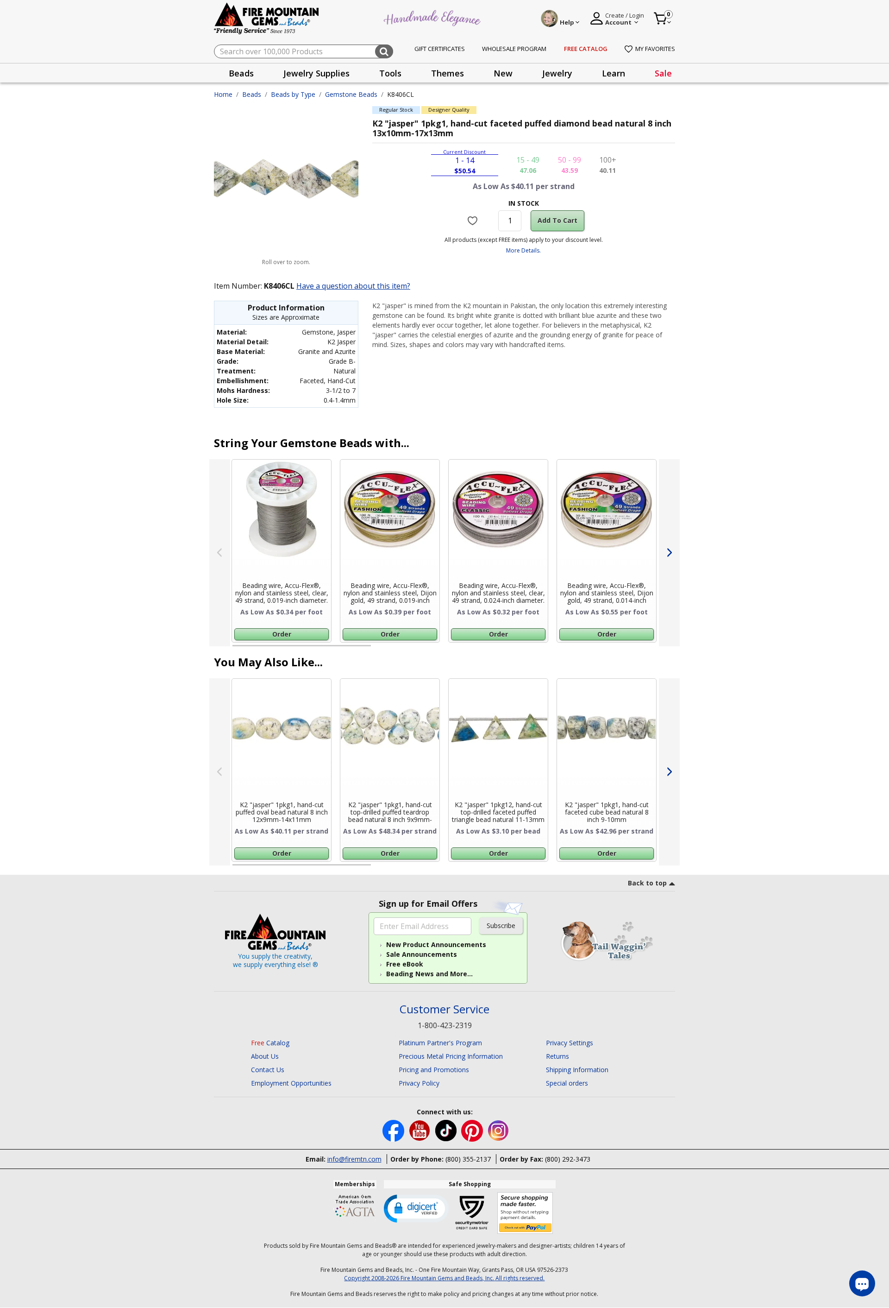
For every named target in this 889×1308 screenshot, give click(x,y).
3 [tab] (522, 649)
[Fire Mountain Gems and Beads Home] (266, 17)
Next (669, 552)
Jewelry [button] (557, 73)
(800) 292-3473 (567, 1159)
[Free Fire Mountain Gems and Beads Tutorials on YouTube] (420, 1129)
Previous (219, 552)
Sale (663, 73)
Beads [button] (241, 73)
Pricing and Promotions (434, 1069)
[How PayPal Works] (525, 1213)
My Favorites (655, 48)
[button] (416, 1208)
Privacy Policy (419, 1083)
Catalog (270, 1042)
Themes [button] (447, 73)
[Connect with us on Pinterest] (473, 1129)
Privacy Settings (569, 1042)
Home (223, 94)
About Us (265, 1056)
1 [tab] (237, 649)
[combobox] (303, 51)
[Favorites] (474, 220)
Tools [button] (390, 73)
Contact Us (267, 1069)
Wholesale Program (514, 48)
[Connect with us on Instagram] (498, 1129)
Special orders (567, 1083)
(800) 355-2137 (468, 1159)
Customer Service (444, 1009)
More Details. (523, 250)
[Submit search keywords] (384, 51)
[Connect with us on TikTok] (446, 1129)
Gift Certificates (439, 48)
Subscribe (501, 925)
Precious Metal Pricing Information (451, 1056)
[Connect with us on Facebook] (394, 1129)
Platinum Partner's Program (440, 1042)
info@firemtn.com (354, 1159)
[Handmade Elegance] (433, 17)
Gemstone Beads (351, 94)
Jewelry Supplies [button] (316, 73)
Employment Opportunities (291, 1083)
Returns (557, 1056)
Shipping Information (577, 1069)
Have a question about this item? (353, 286)
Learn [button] (613, 73)
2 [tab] (380, 649)
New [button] (503, 73)
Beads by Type (293, 94)
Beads (251, 94)
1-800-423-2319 (445, 1025)
